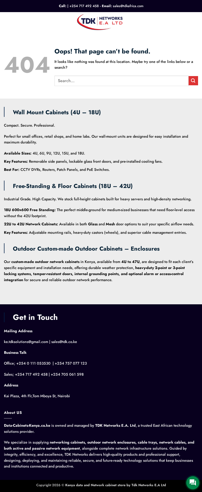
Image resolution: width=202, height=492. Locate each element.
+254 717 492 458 (84, 5)
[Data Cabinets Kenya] (101, 21)
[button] (7, 22)
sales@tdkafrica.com (128, 5)
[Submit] (193, 80)
